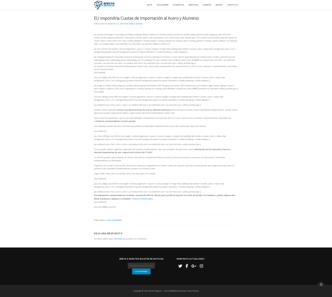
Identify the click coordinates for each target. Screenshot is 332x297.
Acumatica (178, 5)
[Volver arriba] (321, 284)
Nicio (149, 5)
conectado (117, 239)
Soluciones (162, 5)
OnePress (173, 291)
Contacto (232, 5)
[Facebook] (187, 266)
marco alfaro (136, 24)
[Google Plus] (193, 266)
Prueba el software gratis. (142, 198)
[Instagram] (201, 266)
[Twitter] (180, 266)
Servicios (193, 5)
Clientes (207, 5)
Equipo (219, 5)
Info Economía (114, 220)
